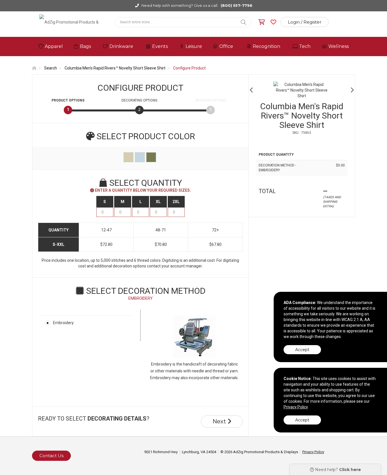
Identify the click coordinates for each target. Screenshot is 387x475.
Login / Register (304, 22)
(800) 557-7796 (236, 5)
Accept (302, 349)
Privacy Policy (313, 452)
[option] (302, 90)
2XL (176, 201)
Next (219, 421)
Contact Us (51, 455)
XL (158, 201)
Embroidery (63, 322)
